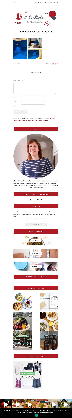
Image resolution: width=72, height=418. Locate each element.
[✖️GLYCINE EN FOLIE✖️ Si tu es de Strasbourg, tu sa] (66, 405)
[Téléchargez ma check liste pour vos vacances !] (49, 302)
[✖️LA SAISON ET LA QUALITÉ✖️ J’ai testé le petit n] (54, 405)
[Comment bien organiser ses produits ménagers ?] (49, 340)
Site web (16, 106)
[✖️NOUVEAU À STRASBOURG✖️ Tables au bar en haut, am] (6, 405)
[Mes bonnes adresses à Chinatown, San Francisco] (23, 340)
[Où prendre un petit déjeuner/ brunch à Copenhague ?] (49, 321)
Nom (15, 97)
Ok (36, 415)
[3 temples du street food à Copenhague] (23, 321)
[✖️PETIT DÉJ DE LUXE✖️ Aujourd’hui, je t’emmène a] (18, 405)
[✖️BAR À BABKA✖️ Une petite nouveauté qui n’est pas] (30, 405)
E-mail (16, 101)
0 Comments (17, 63)
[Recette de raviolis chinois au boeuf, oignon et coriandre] (23, 302)
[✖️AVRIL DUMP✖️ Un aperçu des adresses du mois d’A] (42, 405)
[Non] (70, 413)
